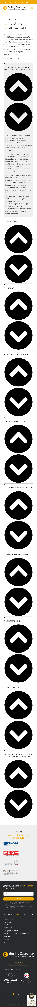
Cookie (24, 998)
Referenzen (7, 928)
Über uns (6, 936)
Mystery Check (9, 919)
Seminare (7, 922)
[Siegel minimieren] (35, 996)
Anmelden (18, 899)
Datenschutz (16, 998)
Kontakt (6, 939)
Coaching (7, 925)
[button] (32, 8)
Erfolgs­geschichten (10, 931)
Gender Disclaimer (19, 1000)
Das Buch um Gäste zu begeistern (16, 934)
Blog (5, 942)
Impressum (8, 998)
